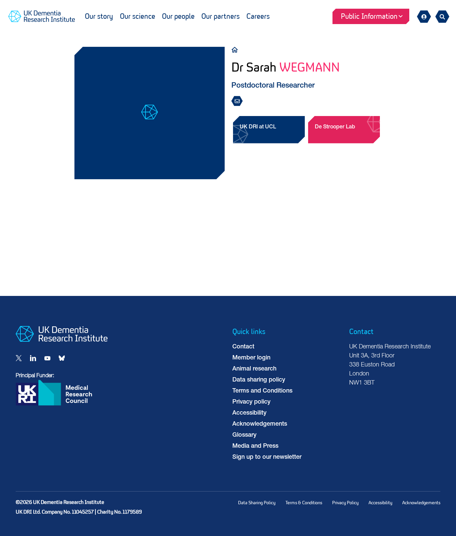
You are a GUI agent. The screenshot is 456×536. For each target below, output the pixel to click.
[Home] (236, 49)
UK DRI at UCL (258, 127)
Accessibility (249, 413)
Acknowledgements (259, 424)
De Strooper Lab (335, 127)
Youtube (47, 358)
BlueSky (62, 358)
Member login (251, 358)
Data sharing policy (258, 380)
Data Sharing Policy (256, 503)
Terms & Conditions (303, 503)
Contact (243, 347)
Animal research (254, 369)
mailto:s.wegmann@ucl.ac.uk (238, 101)
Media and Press (255, 446)
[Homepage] (61, 340)
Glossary (244, 435)
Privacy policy (251, 402)
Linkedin (33, 358)
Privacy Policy (345, 503)
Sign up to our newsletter (266, 457)
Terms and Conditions (262, 391)
